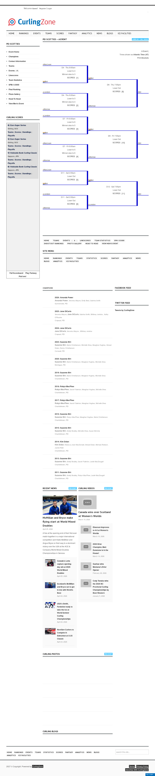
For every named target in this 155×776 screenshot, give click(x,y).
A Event (144, 51)
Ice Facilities (124, 33)
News (99, 33)
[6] (77, 204)
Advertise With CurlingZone (137, 769)
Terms (131, 766)
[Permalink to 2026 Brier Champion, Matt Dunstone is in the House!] (86, 546)
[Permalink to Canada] (50, 562)
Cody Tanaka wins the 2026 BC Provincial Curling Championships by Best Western (101, 586)
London (47, 92)
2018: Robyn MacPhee (64, 386)
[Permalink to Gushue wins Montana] (86, 566)
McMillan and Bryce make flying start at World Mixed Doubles (59, 521)
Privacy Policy (142, 766)
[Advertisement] (23, 224)
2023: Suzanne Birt (63, 342)
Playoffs (11, 135)
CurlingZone (38, 766)
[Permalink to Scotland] (50, 585)
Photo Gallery (14, 94)
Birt (92, 78)
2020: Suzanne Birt (63, 358)
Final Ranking (14, 89)
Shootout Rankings (53, 243)
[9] (123, 91)
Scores (60, 33)
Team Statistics (15, 80)
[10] (123, 142)
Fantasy (73, 33)
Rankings (24, 33)
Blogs (110, 33)
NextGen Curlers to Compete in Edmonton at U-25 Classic (65, 634)
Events (37, 33)
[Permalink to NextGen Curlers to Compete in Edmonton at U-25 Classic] (50, 631)
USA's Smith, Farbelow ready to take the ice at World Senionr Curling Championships (65, 611)
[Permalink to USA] (50, 605)
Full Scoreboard (16, 273)
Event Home (14, 51)
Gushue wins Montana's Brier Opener (100, 567)
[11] (123, 193)
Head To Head (15, 98)
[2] (77, 105)
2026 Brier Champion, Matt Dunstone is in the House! (100, 548)
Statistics (91, 258)
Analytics (87, 33)
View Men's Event (16, 103)
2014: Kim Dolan (62, 441)
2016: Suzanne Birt (63, 414)
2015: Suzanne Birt (63, 427)
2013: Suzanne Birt (63, 458)
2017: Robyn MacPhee (64, 400)
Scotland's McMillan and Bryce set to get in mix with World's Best (65, 588)
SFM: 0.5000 (14, 84)
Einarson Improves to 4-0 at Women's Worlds (101, 530)
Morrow (92, 106)
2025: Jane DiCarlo (63, 311)
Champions (13, 56)
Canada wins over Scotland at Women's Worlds (94, 514)
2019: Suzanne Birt (63, 372)
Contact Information (17, 61)
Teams (48, 33)
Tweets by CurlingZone (124, 310)
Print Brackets (143, 57)
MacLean (47, 64)
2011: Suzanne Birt (63, 472)
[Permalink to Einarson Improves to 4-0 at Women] (86, 529)
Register (42, 8)
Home (11, 33)
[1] (77, 77)
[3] (77, 128)
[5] (77, 179)
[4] (77, 156)
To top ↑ (150, 775)
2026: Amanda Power (64, 297)
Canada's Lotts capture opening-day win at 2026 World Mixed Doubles (64, 566)
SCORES (71, 77)
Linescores (13, 75)
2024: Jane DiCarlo (63, 328)
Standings (26, 132)
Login (49, 8)
